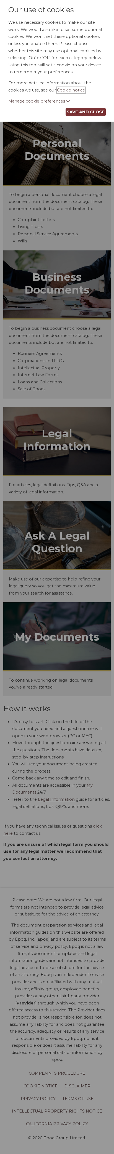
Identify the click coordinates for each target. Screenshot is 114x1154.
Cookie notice (71, 90)
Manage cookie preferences (37, 101)
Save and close (86, 111)
